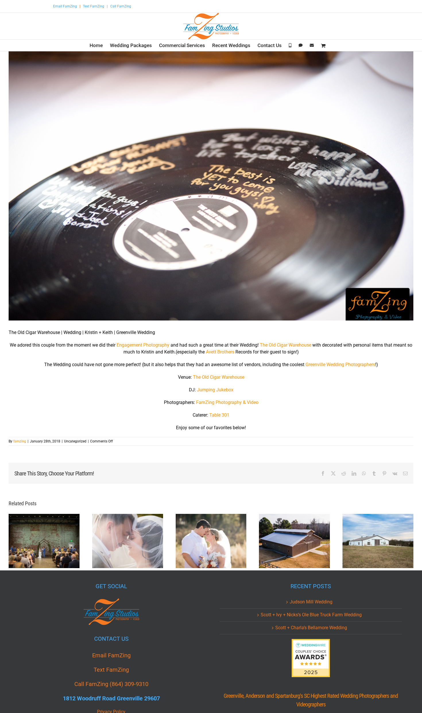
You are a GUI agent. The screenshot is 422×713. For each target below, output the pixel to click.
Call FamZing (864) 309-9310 (111, 684)
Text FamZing (93, 6)
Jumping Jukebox (215, 390)
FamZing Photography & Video (227, 402)
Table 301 (219, 415)
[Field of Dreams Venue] (377, 541)
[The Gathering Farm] (294, 541)
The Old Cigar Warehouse (285, 345)
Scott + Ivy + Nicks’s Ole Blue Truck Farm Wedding (311, 614)
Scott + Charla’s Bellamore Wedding (311, 627)
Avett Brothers (220, 352)
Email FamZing (65, 6)
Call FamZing (120, 6)
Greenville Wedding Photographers (340, 364)
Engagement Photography (143, 345)
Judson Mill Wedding (311, 602)
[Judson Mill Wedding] (44, 541)
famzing (19, 441)
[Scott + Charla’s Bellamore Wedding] (211, 541)
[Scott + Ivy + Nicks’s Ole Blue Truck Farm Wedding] (127, 541)
